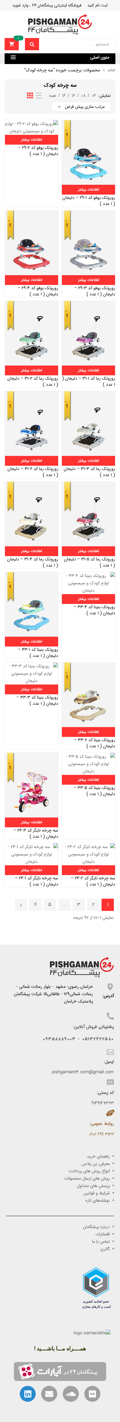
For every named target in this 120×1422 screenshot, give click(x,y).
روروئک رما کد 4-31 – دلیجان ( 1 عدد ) (32, 562)
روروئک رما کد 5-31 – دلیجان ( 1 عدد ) (89, 562)
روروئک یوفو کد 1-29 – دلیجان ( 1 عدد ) (88, 200)
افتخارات (102, 1234)
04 (94, 95)
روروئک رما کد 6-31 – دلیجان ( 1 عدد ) (32, 471)
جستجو (32, 44)
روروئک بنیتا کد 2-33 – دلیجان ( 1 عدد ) (94, 743)
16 (64, 95)
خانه (111, 70)
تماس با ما (101, 1241)
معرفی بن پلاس (96, 1163)
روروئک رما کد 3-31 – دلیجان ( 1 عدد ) (89, 471)
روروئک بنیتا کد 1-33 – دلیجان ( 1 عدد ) (38, 652)
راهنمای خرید (98, 1156)
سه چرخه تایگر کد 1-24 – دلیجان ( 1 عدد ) (36, 881)
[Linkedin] (28, 1394)
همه (52, 95)
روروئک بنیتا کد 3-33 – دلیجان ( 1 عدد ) (37, 700)
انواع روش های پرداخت (89, 1171)
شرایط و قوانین (96, 1193)
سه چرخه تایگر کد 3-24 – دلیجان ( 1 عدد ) (35, 833)
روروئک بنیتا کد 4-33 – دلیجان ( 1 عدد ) (94, 610)
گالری (105, 1249)
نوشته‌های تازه (98, 1200)
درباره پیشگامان (96, 1226)
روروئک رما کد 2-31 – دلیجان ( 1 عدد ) (32, 381)
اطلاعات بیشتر (88, 189)
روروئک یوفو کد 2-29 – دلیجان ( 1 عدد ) (38, 150)
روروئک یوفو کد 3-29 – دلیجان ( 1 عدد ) (94, 291)
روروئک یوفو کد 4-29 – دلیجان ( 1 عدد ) (38, 291)
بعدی (21, 905)
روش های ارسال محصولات (87, 1178)
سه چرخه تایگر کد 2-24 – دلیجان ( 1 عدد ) (93, 881)
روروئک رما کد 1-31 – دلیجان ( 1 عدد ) (88, 381)
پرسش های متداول (93, 1185)
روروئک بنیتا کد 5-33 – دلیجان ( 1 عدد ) (94, 790)
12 (73, 95)
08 (83, 95)
